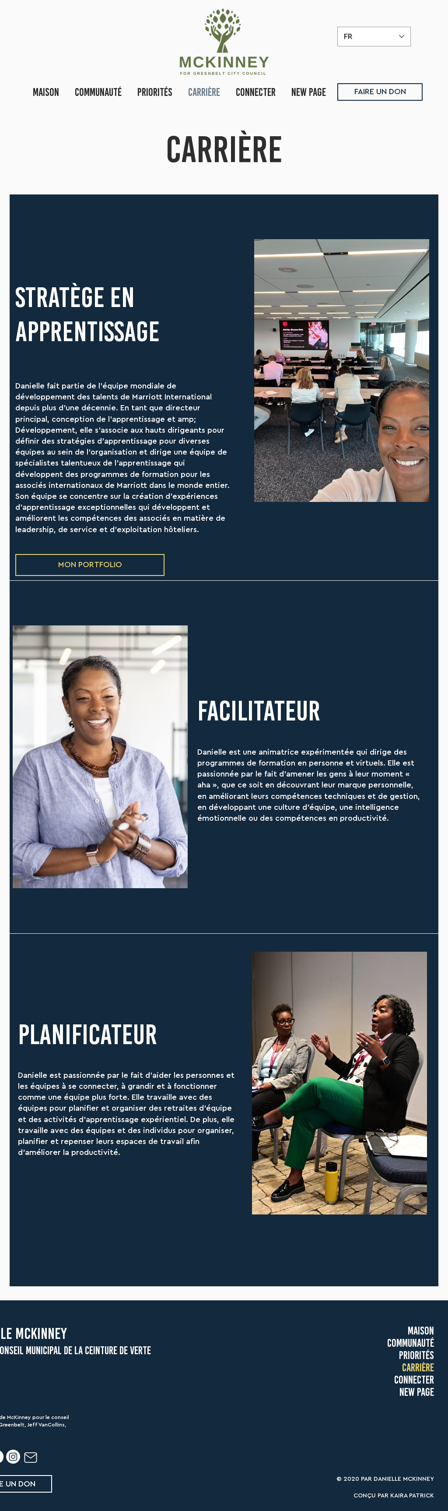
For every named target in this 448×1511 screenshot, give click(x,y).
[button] (89, 565)
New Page (416, 1392)
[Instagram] (13, 1457)
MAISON (421, 1330)
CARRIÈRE (418, 1367)
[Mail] (30, 1457)
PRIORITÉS (416, 1355)
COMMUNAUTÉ (410, 1343)
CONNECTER (414, 1379)
